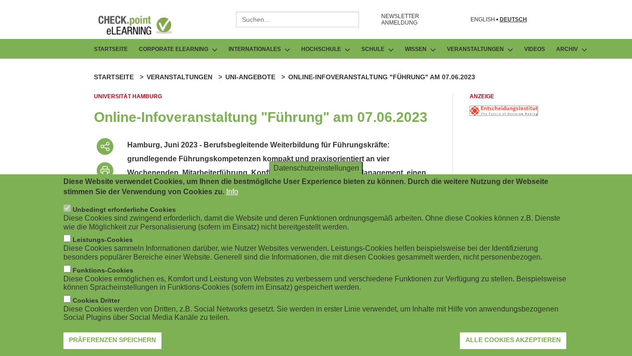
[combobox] (297, 19)
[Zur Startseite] (142, 25)
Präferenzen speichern (112, 339)
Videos (534, 49)
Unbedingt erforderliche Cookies (124, 209)
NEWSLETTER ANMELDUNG (400, 19)
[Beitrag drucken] (105, 170)
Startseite (111, 49)
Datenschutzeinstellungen (316, 168)
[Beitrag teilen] (105, 146)
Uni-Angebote (250, 77)
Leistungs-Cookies (103, 239)
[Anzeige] (504, 113)
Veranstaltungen (179, 77)
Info (232, 192)
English (483, 20)
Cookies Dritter (96, 300)
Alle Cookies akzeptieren (513, 339)
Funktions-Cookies (103, 270)
